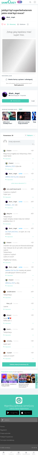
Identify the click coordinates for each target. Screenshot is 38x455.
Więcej (33, 454)
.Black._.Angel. (10, 17)
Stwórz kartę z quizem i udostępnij (20, 79)
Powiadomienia (26, 454)
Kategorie (18, 454)
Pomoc (2, 426)
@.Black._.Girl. (10, 205)
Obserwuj (13, 24)
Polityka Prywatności (6, 437)
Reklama (7, 420)
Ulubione (22, 24)
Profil (33, 101)
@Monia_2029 (10, 166)
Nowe (3, 454)
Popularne (11, 453)
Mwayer (9, 315)
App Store (27, 413)
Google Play (14, 413)
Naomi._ (9, 329)
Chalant (9, 150)
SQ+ (19, 2)
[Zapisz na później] (28, 24)
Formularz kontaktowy (7, 440)
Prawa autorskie (5, 433)
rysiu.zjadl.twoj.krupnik (14, 189)
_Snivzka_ (9, 341)
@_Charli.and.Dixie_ (11, 232)
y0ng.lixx (9, 213)
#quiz (20, 109)
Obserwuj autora (16, 100)
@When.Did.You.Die (12, 177)
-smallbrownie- (11, 292)
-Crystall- (9, 353)
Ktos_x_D (9, 303)
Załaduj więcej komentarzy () (19, 364)
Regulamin (3, 430)
